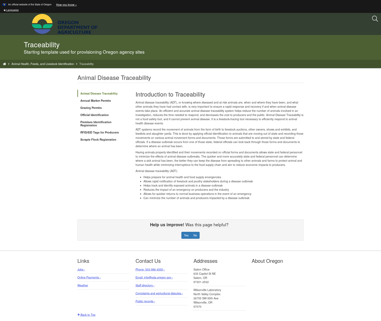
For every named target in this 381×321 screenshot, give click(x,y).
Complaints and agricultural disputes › (159, 293)
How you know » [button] (66, 5)
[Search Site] (100, 23)
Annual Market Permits (95, 100)
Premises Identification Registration (96, 123)
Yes (186, 235)
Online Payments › (89, 277)
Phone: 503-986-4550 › (150, 269)
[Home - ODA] (4, 64)
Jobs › (81, 269)
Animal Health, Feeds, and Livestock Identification (43, 64)
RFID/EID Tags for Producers (99, 132)
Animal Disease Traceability (99, 93)
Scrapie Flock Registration (98, 139)
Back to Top (87, 315)
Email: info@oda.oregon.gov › (154, 277)
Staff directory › (145, 285)
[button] (11, 10)
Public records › (145, 301)
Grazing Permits (91, 108)
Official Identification (94, 115)
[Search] (375, 19)
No (195, 235)
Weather (82, 285)
